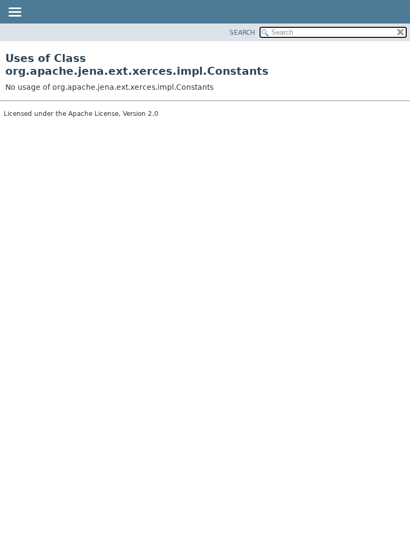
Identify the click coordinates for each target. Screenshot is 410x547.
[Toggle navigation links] (14, 12)
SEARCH (242, 32)
